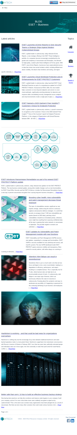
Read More (18, 72)
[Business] (70, 61)
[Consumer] (70, 47)
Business (70, 66)
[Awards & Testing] (70, 75)
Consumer (71, 52)
